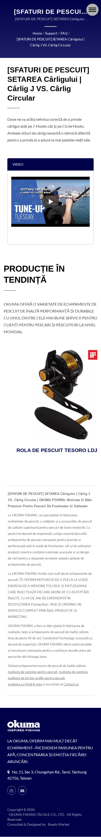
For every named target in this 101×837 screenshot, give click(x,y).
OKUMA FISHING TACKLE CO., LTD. (37, 814)
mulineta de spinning (73, 672)
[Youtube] (22, 790)
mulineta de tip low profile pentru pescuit (36, 678)
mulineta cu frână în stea (25, 684)
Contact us (71, 684)
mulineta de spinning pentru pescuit (32, 672)
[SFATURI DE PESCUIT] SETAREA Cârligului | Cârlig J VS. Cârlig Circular (51, 42)
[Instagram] (11, 790)
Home (37, 33)
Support (51, 33)
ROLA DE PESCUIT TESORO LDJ (44, 450)
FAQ (64, 33)
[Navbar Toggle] (92, 10)
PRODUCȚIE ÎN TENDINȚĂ (34, 274)
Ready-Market (58, 824)
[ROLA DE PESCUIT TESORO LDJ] (51, 395)
